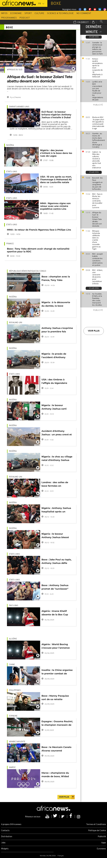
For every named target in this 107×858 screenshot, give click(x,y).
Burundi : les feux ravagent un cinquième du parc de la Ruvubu (97, 183)
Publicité (102, 837)
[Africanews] (18, 3)
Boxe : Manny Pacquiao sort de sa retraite (55, 697)
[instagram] (78, 816)
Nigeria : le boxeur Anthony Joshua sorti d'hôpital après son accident (54, 407)
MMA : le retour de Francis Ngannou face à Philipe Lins (39, 229)
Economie (16, 13)
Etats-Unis (11, 172)
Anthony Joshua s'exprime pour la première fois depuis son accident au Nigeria (57, 330)
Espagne (13, 716)
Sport (28, 13)
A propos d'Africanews (11, 824)
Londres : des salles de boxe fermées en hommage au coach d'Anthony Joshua (55, 484)
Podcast (25, 18)
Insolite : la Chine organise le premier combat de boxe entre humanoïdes (57, 672)
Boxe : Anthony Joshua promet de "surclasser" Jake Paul (55, 587)
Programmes (9, 18)
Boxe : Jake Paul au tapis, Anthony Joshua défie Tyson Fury (56, 561)
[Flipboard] (63, 816)
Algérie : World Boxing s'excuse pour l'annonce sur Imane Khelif (56, 646)
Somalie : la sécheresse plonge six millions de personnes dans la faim (97, 48)
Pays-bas (13, 606)
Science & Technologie (60, 13)
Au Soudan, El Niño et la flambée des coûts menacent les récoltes (97, 299)
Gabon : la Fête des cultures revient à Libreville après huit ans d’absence (96, 160)
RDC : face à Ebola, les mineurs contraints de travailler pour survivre (97, 201)
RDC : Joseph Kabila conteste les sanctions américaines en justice (97, 259)
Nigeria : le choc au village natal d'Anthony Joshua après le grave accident (57, 458)
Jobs (3, 843)
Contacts (5, 831)
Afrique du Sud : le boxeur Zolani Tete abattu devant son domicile (97, 219)
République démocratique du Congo (27, 271)
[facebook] (71, 816)
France (10, 244)
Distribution (6, 837)
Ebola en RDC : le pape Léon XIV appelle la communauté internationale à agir (98, 123)
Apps (103, 843)
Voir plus (93, 331)
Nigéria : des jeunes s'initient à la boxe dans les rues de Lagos (56, 153)
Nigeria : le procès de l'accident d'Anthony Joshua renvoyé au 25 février (54, 356)
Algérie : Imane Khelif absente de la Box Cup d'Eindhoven (55, 613)
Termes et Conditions (96, 824)
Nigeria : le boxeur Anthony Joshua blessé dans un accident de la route (55, 536)
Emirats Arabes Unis (19, 107)
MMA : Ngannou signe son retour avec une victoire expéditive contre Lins (55, 206)
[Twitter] (55, 816)
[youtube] (48, 816)
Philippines (15, 690)
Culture (39, 13)
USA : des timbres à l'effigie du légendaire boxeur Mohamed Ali (54, 381)
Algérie (13, 639)
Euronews (101, 849)
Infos (4, 13)
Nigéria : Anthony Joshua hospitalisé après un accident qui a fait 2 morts (57, 510)
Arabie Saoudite (17, 742)
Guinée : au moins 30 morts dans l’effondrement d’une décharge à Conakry (98, 140)
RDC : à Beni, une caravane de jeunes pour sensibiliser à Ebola (97, 277)
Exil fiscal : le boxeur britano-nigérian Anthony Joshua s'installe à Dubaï (56, 115)
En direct (83, 22)
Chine (12, 665)
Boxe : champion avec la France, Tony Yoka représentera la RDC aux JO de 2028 (56, 278)
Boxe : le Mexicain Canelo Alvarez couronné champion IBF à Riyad (56, 749)
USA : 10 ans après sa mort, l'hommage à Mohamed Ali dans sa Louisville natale (56, 179)
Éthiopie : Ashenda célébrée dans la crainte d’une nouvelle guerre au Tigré (96, 240)
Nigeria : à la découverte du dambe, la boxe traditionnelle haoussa (56, 304)
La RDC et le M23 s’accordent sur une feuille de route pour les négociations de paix (97, 91)
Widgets (4, 849)
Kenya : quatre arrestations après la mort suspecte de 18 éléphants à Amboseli (97, 68)
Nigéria (10, 145)
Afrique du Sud (14, 70)
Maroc (12, 767)
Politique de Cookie (97, 831)
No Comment (83, 13)
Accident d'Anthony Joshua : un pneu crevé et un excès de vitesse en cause (57, 433)
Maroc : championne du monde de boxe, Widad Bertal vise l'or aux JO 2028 (55, 775)
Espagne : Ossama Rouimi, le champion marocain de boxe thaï (57, 723)
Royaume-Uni (15, 323)
